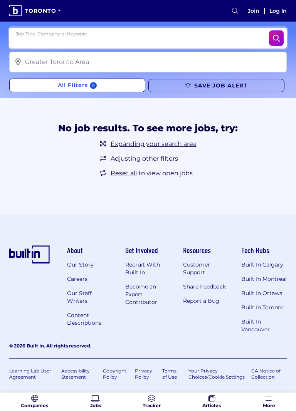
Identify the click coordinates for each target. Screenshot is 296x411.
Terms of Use (169, 374)
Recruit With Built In (142, 268)
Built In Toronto (262, 307)
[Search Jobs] (276, 38)
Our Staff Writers (79, 297)
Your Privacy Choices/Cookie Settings (216, 374)
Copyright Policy (114, 374)
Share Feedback (204, 286)
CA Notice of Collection (266, 374)
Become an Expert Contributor (141, 294)
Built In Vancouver (255, 325)
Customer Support (196, 268)
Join (253, 10)
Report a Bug (201, 300)
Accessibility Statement (75, 374)
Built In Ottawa (262, 293)
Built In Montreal (264, 278)
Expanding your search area (154, 144)
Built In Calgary (262, 264)
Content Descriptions (84, 319)
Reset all (124, 173)
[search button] (235, 11)
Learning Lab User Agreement (30, 374)
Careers (77, 278)
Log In (278, 10)
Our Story (80, 264)
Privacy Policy (143, 374)
